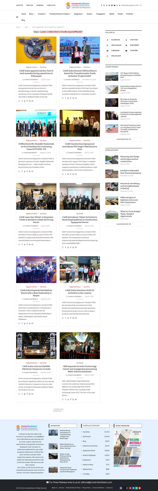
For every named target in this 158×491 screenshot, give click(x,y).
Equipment (78, 14)
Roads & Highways (96, 455)
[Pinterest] (109, 5)
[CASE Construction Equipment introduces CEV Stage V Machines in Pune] (80, 123)
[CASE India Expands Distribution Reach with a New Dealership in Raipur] (36, 269)
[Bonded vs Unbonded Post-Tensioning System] (111, 173)
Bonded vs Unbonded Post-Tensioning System (130, 172)
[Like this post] (19, 101)
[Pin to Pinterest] (27, 101)
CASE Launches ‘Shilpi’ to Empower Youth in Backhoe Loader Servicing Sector (36, 220)
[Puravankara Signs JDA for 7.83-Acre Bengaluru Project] (111, 89)
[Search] (141, 5)
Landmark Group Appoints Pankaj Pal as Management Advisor (131, 114)
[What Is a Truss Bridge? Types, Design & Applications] (111, 214)
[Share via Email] (32, 101)
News (31, 14)
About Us (19, 5)
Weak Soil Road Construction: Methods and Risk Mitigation (68, 469)
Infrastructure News (96, 446)
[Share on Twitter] (24, 101)
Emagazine (101, 14)
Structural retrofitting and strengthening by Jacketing (130, 186)
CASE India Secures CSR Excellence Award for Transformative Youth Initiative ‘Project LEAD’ (80, 73)
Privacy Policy (86, 488)
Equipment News (96, 451)
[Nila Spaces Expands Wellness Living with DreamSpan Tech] (111, 102)
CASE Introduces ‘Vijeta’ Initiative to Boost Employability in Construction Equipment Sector (79, 220)
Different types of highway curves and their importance (129, 199)
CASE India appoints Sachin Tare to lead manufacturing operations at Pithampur (36, 73)
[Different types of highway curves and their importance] (111, 200)
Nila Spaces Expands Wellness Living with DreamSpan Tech (128, 101)
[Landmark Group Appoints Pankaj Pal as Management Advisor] (111, 115)
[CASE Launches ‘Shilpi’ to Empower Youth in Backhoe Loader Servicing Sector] (36, 196)
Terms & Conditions (98, 488)
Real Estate (96, 436)
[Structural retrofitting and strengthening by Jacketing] (111, 186)
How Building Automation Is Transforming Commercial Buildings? (65, 434)
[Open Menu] (17, 17)
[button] (116, 448)
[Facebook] (101, 5)
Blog (23, 20)
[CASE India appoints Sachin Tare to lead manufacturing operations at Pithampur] (36, 50)
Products (41, 14)
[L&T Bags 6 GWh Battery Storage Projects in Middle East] (111, 76)
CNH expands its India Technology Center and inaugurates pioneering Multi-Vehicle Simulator (80, 369)
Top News (96, 432)
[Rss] (119, 5)
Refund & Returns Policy (73, 488)
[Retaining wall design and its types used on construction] (111, 160)
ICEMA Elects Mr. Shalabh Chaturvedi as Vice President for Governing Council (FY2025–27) (36, 146)
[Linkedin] (112, 5)
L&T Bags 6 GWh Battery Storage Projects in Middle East (130, 75)
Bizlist (112, 14)
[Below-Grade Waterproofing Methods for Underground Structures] (53, 456)
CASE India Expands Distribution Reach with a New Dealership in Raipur (36, 293)
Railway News (96, 469)
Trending (40, 5)
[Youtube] (114, 5)
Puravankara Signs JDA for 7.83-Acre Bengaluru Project (130, 88)
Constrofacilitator (30, 153)
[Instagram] (106, 5)
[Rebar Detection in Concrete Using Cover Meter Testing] (53, 446)
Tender (120, 14)
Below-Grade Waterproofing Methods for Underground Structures (65, 458)
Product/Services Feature (59, 14)
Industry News (96, 465)
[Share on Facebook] (22, 101)
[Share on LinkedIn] (30, 101)
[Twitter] (104, 5)
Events (89, 14)
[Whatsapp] (117, 5)
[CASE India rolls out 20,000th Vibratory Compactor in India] (36, 345)
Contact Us (51, 5)
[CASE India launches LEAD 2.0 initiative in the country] (80, 269)
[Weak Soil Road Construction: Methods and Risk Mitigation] (53, 470)
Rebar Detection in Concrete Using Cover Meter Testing (68, 446)
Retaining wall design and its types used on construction (129, 159)
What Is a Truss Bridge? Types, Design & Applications (130, 213)
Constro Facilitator (31, 79)
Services (29, 5)
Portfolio (129, 14)
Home (23, 14)
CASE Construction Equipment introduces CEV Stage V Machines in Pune (79, 146)
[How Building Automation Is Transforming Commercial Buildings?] (53, 433)
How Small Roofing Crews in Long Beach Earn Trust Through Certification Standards (130, 128)
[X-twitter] (124, 488)
